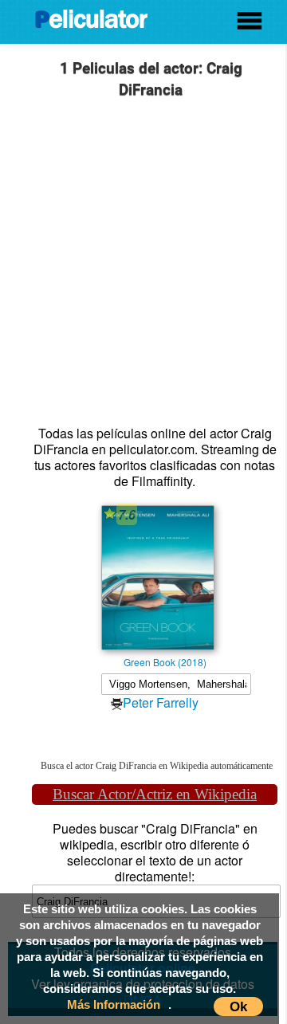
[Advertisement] (143, 266)
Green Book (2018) (165, 661)
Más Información (113, 1004)
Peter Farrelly (161, 702)
